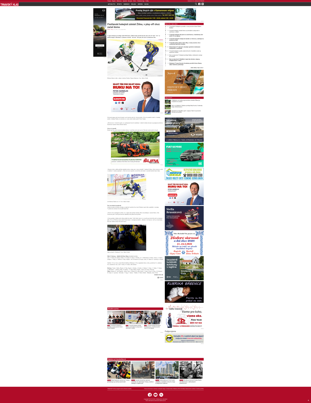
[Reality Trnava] (184, 316)
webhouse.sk (162, 400)
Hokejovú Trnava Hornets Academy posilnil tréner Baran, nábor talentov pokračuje (185, 64)
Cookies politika (200, 388)
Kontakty (183, 388)
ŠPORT (108, 29)
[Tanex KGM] (184, 130)
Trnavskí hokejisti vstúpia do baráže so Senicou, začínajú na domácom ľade (186, 39)
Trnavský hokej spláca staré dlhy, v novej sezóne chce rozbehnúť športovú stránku (184, 43)
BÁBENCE (126, 4)
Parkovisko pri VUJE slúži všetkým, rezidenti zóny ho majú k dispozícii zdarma (165, 381)
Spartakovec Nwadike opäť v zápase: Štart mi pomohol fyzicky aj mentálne (186, 111)
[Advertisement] (121, 292)
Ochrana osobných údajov (159, 388)
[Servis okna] (184, 174)
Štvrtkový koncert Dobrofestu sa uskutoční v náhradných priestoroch (190, 381)
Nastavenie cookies (190, 388)
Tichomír (202, 1)
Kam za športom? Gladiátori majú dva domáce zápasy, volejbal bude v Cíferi (184, 59)
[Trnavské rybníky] (155, 14)
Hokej (112, 29)
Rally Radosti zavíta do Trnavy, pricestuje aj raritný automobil (118, 381)
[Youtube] (203, 4)
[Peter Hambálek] (184, 193)
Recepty (130, 1)
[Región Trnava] (184, 268)
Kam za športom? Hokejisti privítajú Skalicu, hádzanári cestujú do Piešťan (185, 55)
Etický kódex (170, 388)
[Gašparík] (184, 218)
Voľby (147, 1)
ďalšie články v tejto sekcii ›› (197, 67)
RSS (179, 388)
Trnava (109, 1)
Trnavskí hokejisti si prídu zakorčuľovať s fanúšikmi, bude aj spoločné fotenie (185, 51)
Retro (134, 1)
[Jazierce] (184, 82)
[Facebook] (199, 4)
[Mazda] (99, 32)
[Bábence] (184, 292)
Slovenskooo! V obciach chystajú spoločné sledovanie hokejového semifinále (184, 47)
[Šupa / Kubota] (135, 148)
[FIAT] (184, 155)
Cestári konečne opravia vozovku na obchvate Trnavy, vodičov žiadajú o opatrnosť (142, 381)
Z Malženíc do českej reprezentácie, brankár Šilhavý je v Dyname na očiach (186, 101)
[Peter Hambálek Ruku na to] (135, 96)
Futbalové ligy (140, 1)
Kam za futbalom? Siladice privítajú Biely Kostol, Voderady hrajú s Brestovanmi (187, 106)
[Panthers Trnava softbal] (184, 338)
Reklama (175, 388)
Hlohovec (119, 1)
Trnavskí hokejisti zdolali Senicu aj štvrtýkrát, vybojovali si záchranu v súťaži (134, 327)
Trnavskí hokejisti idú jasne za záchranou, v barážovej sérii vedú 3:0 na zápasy (152, 327)
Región (114, 1)
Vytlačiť (161, 277)
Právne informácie (148, 388)
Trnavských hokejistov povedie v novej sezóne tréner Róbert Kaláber (115, 327)
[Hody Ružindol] (184, 243)
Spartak (125, 1)
